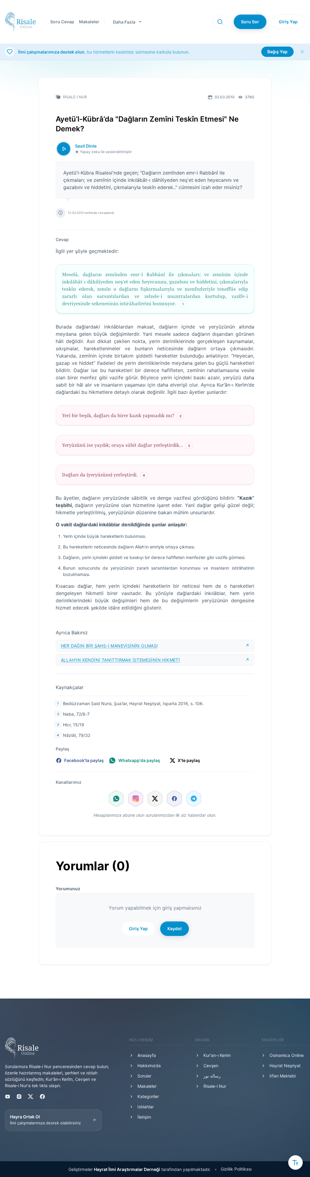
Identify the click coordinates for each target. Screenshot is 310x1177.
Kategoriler (148, 1096)
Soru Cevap (62, 21)
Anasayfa (146, 1055)
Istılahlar (145, 1106)
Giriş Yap (288, 21)
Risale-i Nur (214, 1086)
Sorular (144, 1075)
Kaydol (174, 928)
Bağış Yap (277, 51)
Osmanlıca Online (286, 1055)
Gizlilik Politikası (236, 1169)
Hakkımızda (149, 1065)
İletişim (144, 1117)
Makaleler (89, 21)
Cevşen (210, 1065)
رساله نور (212, 1075)
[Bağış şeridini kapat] (302, 52)
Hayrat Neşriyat (285, 1065)
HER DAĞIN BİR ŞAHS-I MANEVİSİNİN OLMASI (109, 645)
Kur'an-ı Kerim (217, 1055)
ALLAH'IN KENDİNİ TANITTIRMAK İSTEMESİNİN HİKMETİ (120, 659)
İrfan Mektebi (282, 1075)
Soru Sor (250, 21)
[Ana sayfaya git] (20, 21)
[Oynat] (63, 148)
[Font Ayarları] (295, 1162)
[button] (220, 22)
